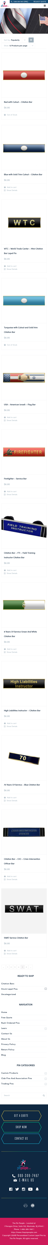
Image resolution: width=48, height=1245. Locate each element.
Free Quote (6, 1017)
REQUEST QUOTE (40, 2)
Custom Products (9, 1073)
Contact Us (6, 1033)
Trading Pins (7, 1083)
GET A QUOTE (21, 1115)
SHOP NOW (21, 1127)
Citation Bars (7, 983)
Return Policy (7, 1049)
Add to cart (11, 187)
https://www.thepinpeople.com (24, 1232)
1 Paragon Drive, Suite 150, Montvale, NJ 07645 (23, 1226)
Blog (3, 1055)
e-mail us (26, 1180)
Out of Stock (11, 115)
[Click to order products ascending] (31, 40)
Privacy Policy (8, 1044)
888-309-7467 (28, 1176)
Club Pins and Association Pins (16, 1078)
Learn (4, 1028)
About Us (5, 1039)
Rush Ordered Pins (10, 1023)
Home (4, 1012)
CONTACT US (21, 1138)
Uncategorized (8, 994)
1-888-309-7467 (26, 1229)
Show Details (11, 190)
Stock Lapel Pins (9, 989)
